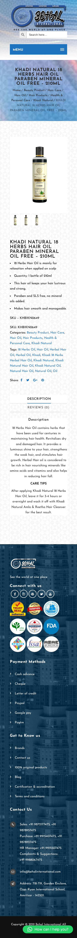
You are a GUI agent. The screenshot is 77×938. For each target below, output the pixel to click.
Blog (18, 777)
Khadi (36, 355)
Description (39, 399)
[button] (48, 929)
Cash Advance (25, 674)
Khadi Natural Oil (48, 365)
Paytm (19, 722)
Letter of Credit (25, 693)
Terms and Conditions (30, 796)
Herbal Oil (23, 355)
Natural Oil (43, 371)
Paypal (19, 703)
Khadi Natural (43, 100)
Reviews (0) (38, 407)
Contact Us (22, 757)
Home (17, 90)
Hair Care (54, 90)
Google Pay (23, 712)
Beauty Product (34, 90)
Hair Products (38, 95)
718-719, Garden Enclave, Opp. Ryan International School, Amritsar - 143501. (43, 889)
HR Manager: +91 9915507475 (40, 848)
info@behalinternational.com (40, 871)
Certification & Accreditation (35, 786)
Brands (20, 748)
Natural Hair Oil (21, 371)
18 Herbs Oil (26, 349)
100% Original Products (31, 767)
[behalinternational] (38, 17)
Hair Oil (20, 95)
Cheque (20, 684)
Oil (55, 371)
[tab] (39, 399)
